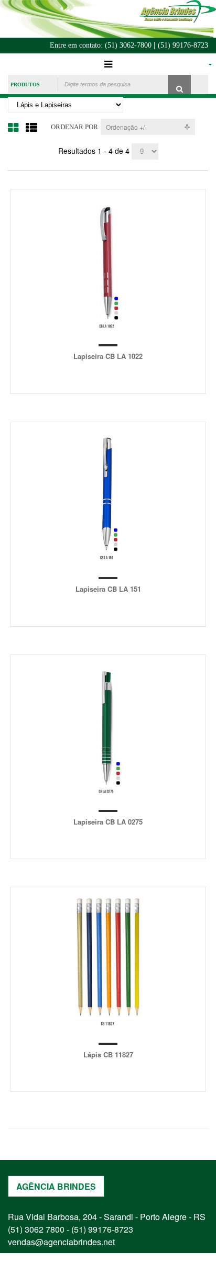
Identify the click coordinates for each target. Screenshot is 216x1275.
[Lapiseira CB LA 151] (108, 497)
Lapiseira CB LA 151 (108, 589)
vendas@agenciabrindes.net (61, 1242)
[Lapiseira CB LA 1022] (108, 264)
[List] (31, 127)
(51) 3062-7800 (128, 45)
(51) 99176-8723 (183, 45)
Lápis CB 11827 (108, 1054)
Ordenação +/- (126, 126)
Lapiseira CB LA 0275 (108, 822)
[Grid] (13, 127)
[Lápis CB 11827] (108, 962)
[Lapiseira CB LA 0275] (108, 730)
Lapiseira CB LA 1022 (108, 356)
